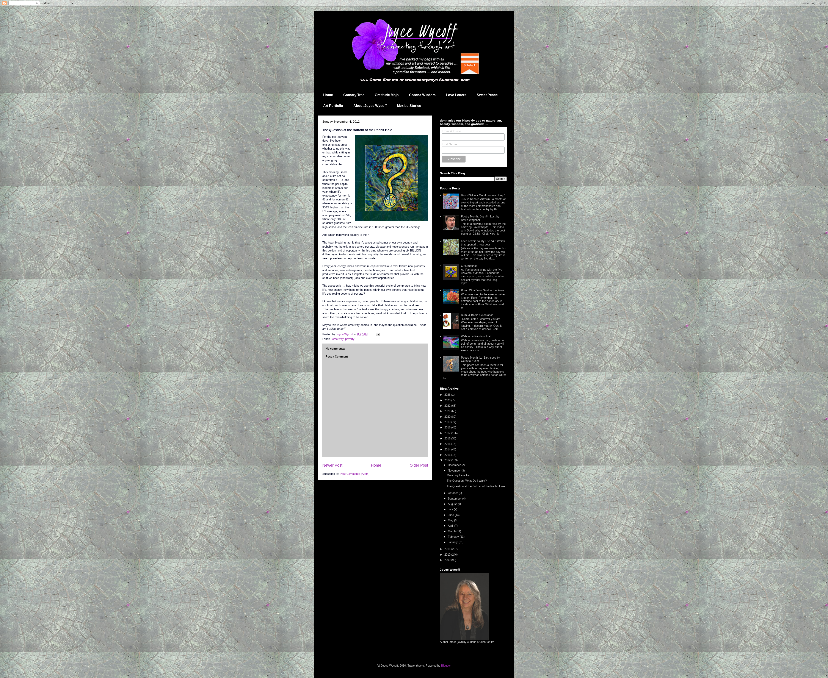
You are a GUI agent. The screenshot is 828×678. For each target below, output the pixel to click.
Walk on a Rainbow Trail (476, 336)
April (451, 525)
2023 (447, 400)
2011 (447, 549)
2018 (447, 427)
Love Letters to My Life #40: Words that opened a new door (483, 242)
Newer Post (332, 465)
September (455, 498)
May (451, 520)
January (453, 542)
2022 (447, 405)
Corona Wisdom (422, 95)
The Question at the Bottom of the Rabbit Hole (476, 486)
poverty (349, 339)
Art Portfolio (333, 106)
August (453, 504)
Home (328, 95)
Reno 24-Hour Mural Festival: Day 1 (483, 195)
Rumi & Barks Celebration (477, 315)
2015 (447, 443)
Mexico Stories (409, 106)
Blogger (445, 665)
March (452, 531)
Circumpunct (469, 265)
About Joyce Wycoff (370, 106)
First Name (449, 144)
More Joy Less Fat (458, 475)
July (451, 509)
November (454, 470)
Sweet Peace (487, 95)
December (454, 465)
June (451, 515)
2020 (447, 416)
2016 (447, 438)
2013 (447, 454)
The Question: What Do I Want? (467, 480)
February (454, 536)
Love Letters (456, 95)
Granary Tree (353, 95)
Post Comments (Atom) (354, 473)
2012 (447, 460)
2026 (447, 394)
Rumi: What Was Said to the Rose (482, 290)
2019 (447, 422)
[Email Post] (377, 334)
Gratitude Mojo (387, 95)
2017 (447, 433)
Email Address (451, 131)
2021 (447, 411)
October (453, 493)
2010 (447, 554)
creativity (337, 339)
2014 (447, 449)
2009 (447, 560)
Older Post (419, 465)
